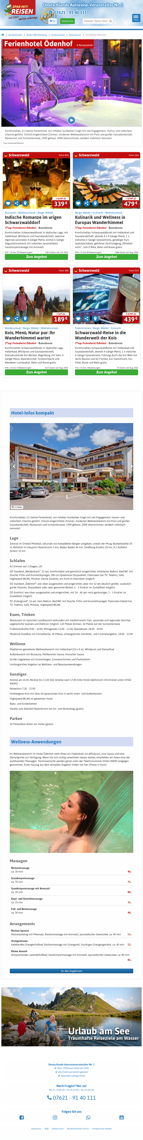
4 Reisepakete (85, 45)
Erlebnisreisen (83, 328)
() (53, 21)
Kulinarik (98, 212)
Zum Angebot (36, 256)
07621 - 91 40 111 (74, 1097)
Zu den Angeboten (71, 970)
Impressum (36, 1128)
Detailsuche (67, 21)
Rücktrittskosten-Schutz (78, 1128)
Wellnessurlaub (26, 212)
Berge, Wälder (45, 212)
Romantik (10, 212)
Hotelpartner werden (102, 1128)
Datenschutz (58, 1128)
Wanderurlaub (13, 328)
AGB (46, 1128)
